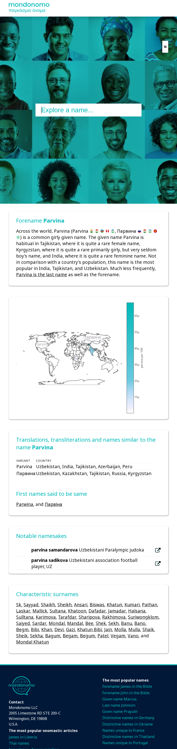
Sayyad (31, 604)
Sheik (22, 636)
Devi (59, 629)
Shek (101, 623)
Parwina (24, 504)
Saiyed (23, 623)
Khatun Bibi (89, 629)
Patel (102, 636)
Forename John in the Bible (126, 692)
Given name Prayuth (120, 711)
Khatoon (77, 611)
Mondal (57, 623)
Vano (133, 636)
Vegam (118, 636)
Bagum (52, 636)
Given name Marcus (119, 699)
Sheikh (64, 604)
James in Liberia (23, 737)
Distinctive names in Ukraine (127, 724)
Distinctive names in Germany (128, 717)
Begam (70, 636)
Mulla (134, 629)
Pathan (149, 604)
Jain (108, 629)
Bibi (35, 629)
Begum (87, 636)
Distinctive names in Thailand (128, 736)
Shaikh (48, 604)
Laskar (23, 611)
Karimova (46, 617)
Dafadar (97, 611)
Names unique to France (123, 730)
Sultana (58, 611)
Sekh (113, 623)
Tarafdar (67, 617)
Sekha (36, 636)
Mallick (39, 611)
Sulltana (24, 617)
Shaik (148, 629)
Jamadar (117, 611)
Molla (120, 629)
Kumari (132, 604)
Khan (46, 629)
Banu (126, 623)
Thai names (19, 743)
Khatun (114, 604)
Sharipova (89, 617)
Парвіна (53, 504)
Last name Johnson (118, 705)
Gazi (70, 629)
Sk (18, 604)
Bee (89, 623)
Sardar (39, 623)
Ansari (80, 604)
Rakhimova (114, 617)
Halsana (136, 611)
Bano (139, 623)
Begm (22, 629)
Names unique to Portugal (125, 742)
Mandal (75, 623)
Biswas (97, 604)
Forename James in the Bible (127, 686)
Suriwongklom (143, 617)
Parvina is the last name (41, 274)
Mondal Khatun (32, 642)
